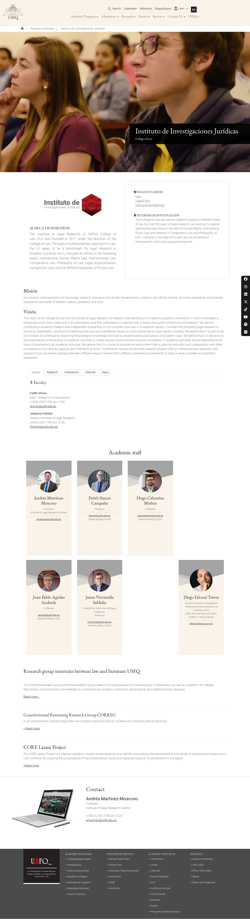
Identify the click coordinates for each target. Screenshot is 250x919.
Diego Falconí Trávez (201, 597)
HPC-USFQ (198, 864)
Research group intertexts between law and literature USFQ (81, 671)
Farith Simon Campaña (100, 500)
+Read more (31, 765)
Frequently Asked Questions (165, 911)
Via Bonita (114, 888)
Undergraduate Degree (79, 859)
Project (59, 747)
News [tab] (105, 372)
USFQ (192, 16)
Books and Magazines (204, 882)
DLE (153, 882)
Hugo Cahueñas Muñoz (150, 500)
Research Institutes (42, 28)
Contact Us (175, 16)
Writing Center (158, 894)
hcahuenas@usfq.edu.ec (150, 515)
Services (157, 16)
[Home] (13, 13)
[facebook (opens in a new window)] (245, 279)
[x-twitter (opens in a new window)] (245, 302)
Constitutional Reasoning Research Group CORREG (69, 715)
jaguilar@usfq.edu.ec (49, 615)
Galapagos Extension (78, 888)
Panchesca (115, 876)
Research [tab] (52, 372)
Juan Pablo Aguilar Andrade (49, 599)
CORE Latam (37, 747)
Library (154, 864)
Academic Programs (83, 16)
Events (143, 16)
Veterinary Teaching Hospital (124, 870)
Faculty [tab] (36, 372)
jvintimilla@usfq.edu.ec (99, 622)
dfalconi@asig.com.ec (201, 623)
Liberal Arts (142, 200)
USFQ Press (157, 859)
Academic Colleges (77, 876)
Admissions (108, 16)
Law (138, 196)
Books (196, 876)
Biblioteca (146, 8)
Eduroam (155, 900)
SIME (111, 882)
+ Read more (31, 728)
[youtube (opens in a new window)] (245, 317)
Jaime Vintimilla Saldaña (100, 599)
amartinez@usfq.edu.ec (48, 519)
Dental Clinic (115, 864)
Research (127, 16)
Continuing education (78, 870)
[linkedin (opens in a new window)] (245, 294)
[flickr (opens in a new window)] (245, 332)
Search (116, 8)
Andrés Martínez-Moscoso (49, 500)
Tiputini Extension (76, 894)
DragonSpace (163, 8)
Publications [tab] (71, 372)
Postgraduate (74, 864)
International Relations (150, 205)
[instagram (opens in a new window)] (245, 287)
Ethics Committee (202, 870)
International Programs (79, 882)
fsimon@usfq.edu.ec (43, 406)
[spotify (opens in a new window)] (245, 324)
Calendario (130, 8)
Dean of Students (160, 876)
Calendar (155, 870)
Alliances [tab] (90, 372)
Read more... (31, 696)
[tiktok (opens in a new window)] (245, 309)
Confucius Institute (160, 888)
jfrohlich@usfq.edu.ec (44, 427)
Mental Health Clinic (119, 859)
